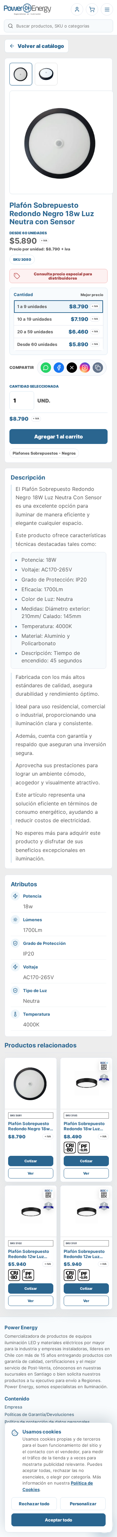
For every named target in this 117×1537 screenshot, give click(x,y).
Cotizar (30, 1161)
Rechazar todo (34, 1503)
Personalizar (83, 1503)
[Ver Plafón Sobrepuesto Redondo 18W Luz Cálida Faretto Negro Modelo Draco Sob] (86, 1083)
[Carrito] (92, 9)
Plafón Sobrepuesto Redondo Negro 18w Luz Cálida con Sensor (29, 1131)
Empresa (13, 1407)
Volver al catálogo (41, 46)
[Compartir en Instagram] (85, 367)
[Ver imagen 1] (20, 74)
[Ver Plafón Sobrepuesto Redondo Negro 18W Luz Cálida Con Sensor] (31, 1083)
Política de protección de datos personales (47, 1421)
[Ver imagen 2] (46, 74)
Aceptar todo (58, 1519)
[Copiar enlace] (98, 367)
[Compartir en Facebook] (59, 367)
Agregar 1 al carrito (58, 436)
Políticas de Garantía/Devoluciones (39, 1414)
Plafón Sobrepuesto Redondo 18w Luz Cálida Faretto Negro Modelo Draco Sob (85, 1131)
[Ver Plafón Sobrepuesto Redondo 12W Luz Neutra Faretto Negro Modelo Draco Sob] (86, 1211)
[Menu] (107, 9)
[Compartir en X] (72, 367)
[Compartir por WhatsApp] (46, 367)
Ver (31, 1173)
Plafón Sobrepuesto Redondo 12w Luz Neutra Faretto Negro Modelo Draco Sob (86, 1259)
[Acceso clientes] (77, 9)
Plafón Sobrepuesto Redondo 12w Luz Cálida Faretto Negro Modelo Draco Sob (30, 1259)
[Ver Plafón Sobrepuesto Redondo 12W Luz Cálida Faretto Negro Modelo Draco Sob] (31, 1211)
